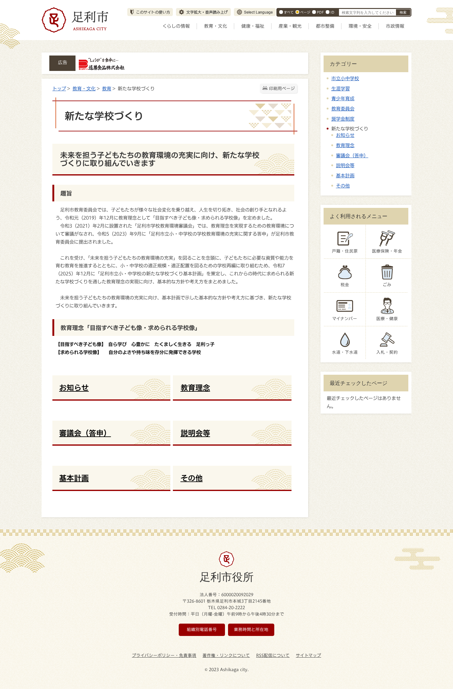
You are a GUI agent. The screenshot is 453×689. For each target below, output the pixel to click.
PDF (320, 12)
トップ (59, 88)
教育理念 (345, 145)
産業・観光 (290, 26)
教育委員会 (342, 108)
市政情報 (395, 26)
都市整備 (325, 26)
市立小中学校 (345, 78)
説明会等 (345, 165)
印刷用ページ (282, 88)
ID (332, 12)
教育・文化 (215, 26)
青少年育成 (342, 98)
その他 (343, 185)
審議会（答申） (352, 155)
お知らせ (345, 135)
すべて (289, 12)
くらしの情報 (176, 26)
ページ (305, 12)
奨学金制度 (342, 118)
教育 (106, 88)
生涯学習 (340, 88)
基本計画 (345, 175)
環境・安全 (360, 26)
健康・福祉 (252, 26)
